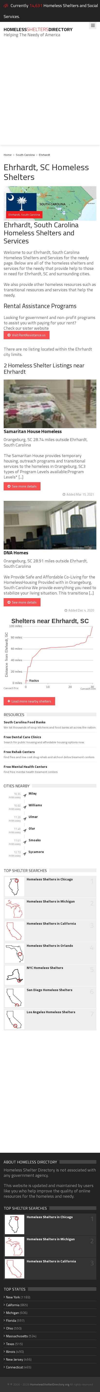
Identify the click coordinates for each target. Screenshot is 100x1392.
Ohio (9, 1328)
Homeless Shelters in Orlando (50, 945)
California (12, 1304)
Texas (10, 1343)
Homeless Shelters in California (51, 923)
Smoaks (35, 840)
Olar (32, 828)
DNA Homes (16, 552)
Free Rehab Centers (19, 752)
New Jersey (14, 1359)
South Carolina (25, 154)
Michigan (12, 1312)
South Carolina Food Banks (24, 722)
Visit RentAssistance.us (28, 334)
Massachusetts (17, 1336)
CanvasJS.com (88, 689)
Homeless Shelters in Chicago (50, 879)
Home (8, 154)
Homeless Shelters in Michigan (51, 901)
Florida (11, 1320)
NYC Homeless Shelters (45, 968)
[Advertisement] (50, 95)
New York (13, 1297)
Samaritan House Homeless (33, 431)
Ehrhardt (44, 154)
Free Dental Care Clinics (22, 737)
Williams (35, 805)
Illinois (10, 1351)
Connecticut (14, 1367)
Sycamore (36, 852)
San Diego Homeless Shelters (49, 990)
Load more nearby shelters (30, 701)
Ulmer (33, 817)
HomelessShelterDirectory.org (49, 1384)
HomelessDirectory (38, 29)
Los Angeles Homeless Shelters (51, 1012)
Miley (33, 793)
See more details (23, 486)
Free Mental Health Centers (25, 766)
